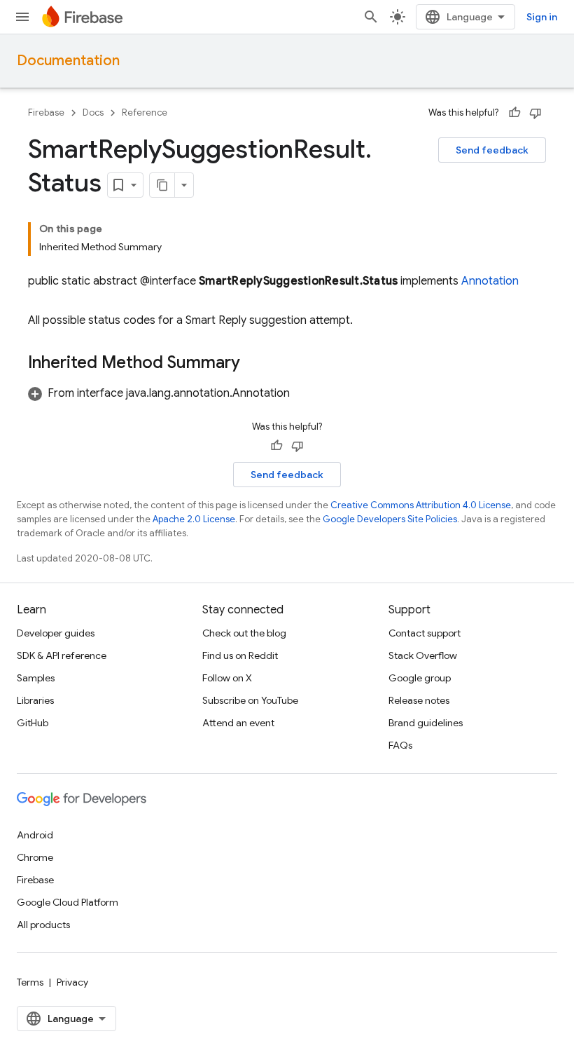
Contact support (424, 633)
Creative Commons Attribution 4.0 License (420, 505)
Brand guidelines (425, 722)
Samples (36, 678)
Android (35, 835)
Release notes (418, 700)
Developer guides (55, 633)
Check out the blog (244, 633)
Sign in (541, 17)
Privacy (72, 982)
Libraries (35, 700)
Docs (93, 112)
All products (43, 924)
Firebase (46, 112)
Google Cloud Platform (67, 902)
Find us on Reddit (240, 655)
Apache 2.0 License (194, 519)
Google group (419, 678)
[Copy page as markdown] (162, 185)
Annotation (490, 281)
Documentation (68, 60)
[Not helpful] (535, 112)
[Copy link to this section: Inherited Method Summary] (254, 363)
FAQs (400, 745)
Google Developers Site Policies (390, 519)
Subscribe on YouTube (250, 700)
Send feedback (492, 150)
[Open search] (371, 16)
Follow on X (227, 678)
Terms (30, 982)
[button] (159, 393)
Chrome (35, 857)
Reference (144, 112)
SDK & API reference (61, 655)
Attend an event (238, 722)
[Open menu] (22, 17)
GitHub (32, 722)
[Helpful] (514, 112)
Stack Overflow (422, 655)
